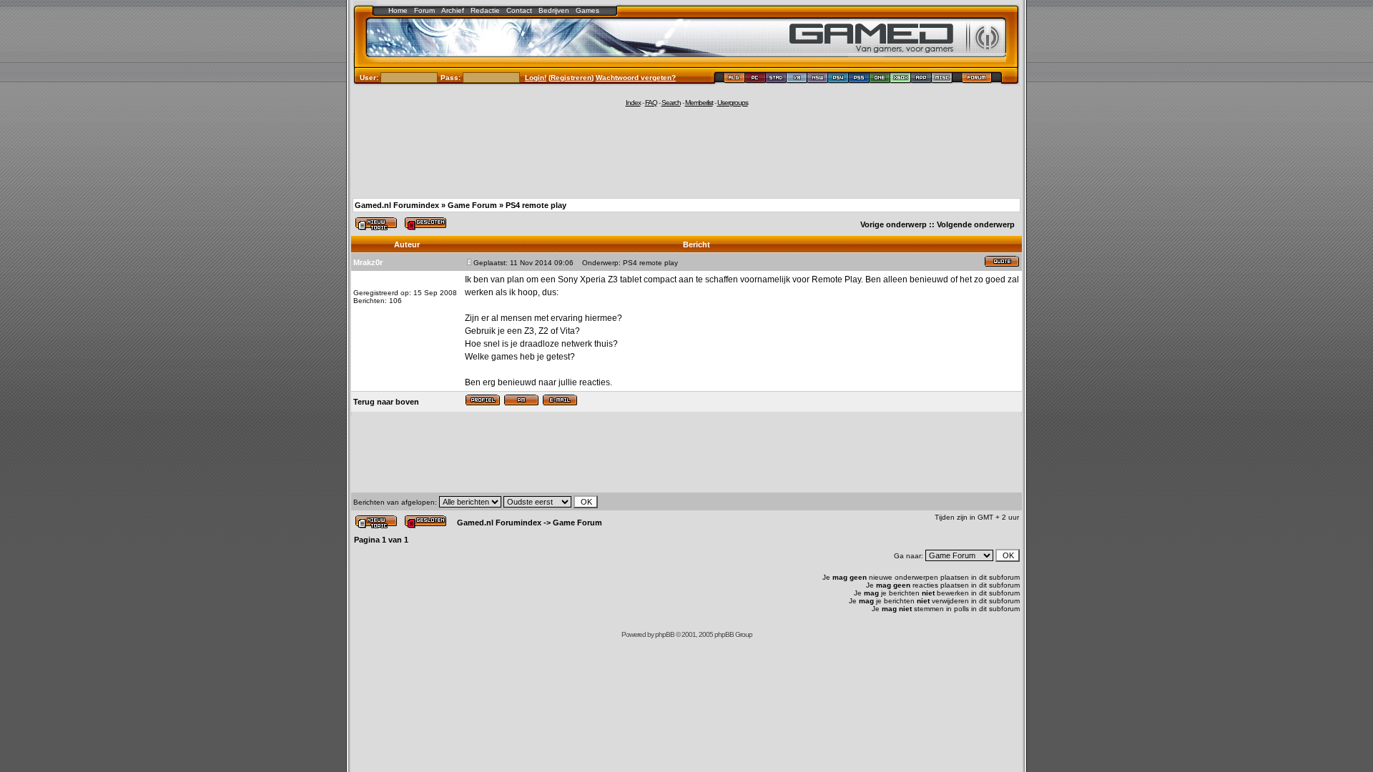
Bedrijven (553, 10)
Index (633, 103)
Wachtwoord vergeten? (636, 77)
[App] (921, 80)
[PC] (755, 80)
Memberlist (699, 103)
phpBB (664, 634)
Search (671, 103)
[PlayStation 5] (859, 80)
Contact (519, 10)
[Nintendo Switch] (817, 80)
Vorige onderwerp (893, 224)
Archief (452, 10)
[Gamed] (734, 80)
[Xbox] (900, 80)
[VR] (797, 80)
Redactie (485, 10)
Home (398, 10)
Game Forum (472, 205)
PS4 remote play (536, 205)
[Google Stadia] (776, 80)
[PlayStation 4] (838, 80)
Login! (535, 77)
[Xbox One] (880, 80)
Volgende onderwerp (976, 224)
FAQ (651, 103)
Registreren (571, 77)
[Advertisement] (686, 151)
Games (587, 10)
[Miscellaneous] (942, 80)
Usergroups (732, 103)
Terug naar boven (386, 401)
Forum (424, 10)
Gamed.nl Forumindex (397, 205)
